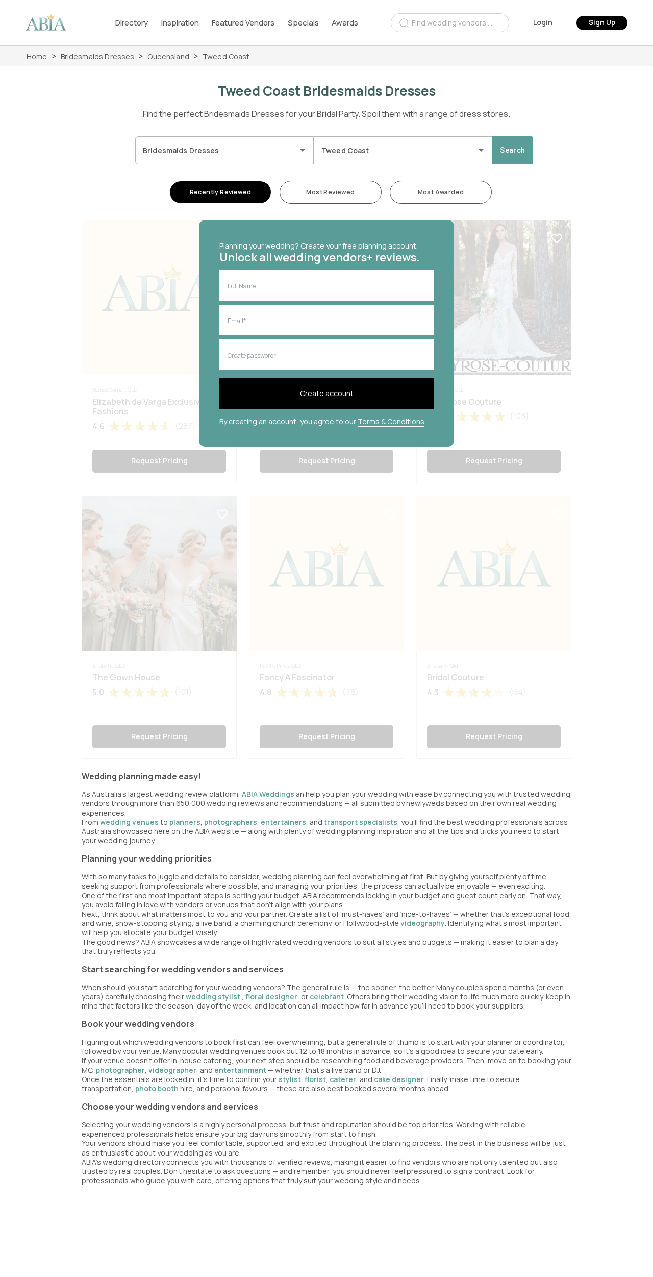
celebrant (327, 996)
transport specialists (360, 822)
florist (315, 1079)
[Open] (302, 150)
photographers (230, 822)
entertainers (283, 822)
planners (184, 822)
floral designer (271, 996)
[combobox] (450, 23)
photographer (120, 1070)
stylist (290, 1079)
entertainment (240, 1070)
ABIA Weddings (269, 794)
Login (542, 22)
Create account (327, 393)
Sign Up (602, 22)
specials (303, 22)
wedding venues (129, 822)
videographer (172, 1070)
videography (422, 923)
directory (131, 22)
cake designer (399, 1079)
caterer (343, 1079)
